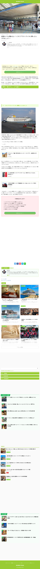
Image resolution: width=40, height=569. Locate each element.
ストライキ (4, 280)
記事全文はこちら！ (19, 72)
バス (6, 280)
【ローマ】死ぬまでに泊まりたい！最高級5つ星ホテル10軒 (19, 530)
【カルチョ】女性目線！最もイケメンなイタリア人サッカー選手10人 (21, 404)
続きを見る (9, 156)
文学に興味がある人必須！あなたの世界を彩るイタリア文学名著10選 (21, 411)
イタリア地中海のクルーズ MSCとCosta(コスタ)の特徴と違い (18, 462)
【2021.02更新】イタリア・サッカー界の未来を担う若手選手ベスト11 (21, 523)
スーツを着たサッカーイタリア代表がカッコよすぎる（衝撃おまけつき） (21, 397)
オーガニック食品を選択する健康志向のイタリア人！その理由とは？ (21, 417)
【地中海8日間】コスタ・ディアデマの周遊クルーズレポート (18, 455)
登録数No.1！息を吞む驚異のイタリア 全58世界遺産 (16, 476)
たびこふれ (15, 66)
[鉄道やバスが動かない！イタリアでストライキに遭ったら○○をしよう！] (22, 264)
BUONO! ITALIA (20, 1)
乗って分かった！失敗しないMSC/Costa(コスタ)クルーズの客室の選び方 (21, 449)
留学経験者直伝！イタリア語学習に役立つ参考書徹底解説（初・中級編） (21, 537)
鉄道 (8, 280)
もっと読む (20, 347)
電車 (10, 280)
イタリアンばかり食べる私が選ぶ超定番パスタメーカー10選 (18, 469)
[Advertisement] (20, 57)
